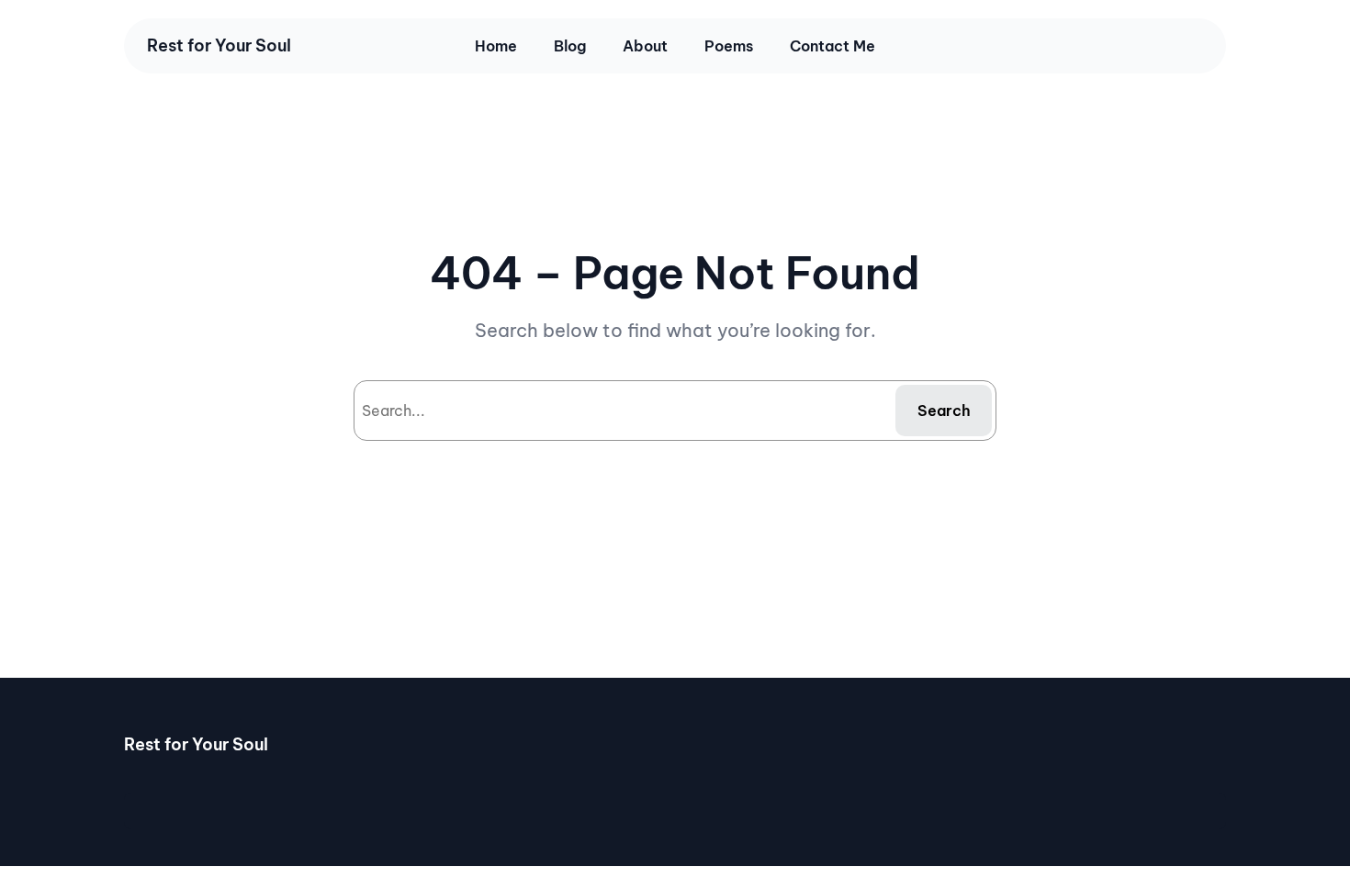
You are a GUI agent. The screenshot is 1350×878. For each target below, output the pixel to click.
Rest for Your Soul (219, 45)
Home (496, 46)
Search (944, 410)
